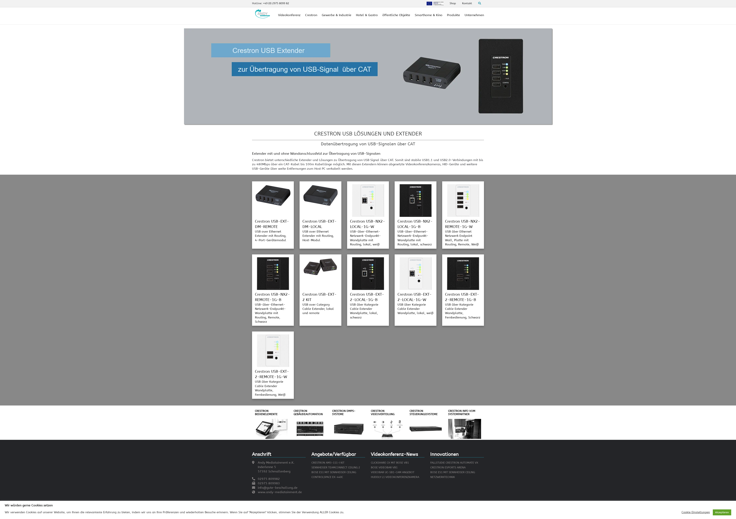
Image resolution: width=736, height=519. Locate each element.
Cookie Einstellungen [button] (696, 512)
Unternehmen (474, 15)
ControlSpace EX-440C (327, 477)
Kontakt (467, 3)
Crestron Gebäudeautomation (308, 412)
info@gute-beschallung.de (277, 487)
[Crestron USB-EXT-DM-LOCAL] (320, 195)
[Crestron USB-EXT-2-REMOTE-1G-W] (273, 350)
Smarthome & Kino (428, 15)
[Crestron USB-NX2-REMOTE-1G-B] (273, 273)
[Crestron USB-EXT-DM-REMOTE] (273, 195)
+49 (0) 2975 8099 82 (276, 3)
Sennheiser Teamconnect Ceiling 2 (335, 467)
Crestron (311, 15)
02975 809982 (269, 479)
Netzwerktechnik (442, 477)
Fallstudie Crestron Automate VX (454, 462)
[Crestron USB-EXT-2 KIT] (320, 266)
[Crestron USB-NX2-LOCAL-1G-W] (368, 200)
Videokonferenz (289, 15)
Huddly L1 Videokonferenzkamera (395, 477)
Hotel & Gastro (367, 15)
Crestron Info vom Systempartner (461, 412)
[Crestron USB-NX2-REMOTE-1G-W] (463, 200)
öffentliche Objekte (396, 15)
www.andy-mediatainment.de (280, 492)
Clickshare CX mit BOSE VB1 (390, 462)
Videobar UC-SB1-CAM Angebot (392, 472)
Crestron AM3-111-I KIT (327, 462)
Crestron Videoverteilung (382, 412)
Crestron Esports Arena (448, 467)
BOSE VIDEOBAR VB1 (384, 467)
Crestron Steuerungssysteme (424, 412)
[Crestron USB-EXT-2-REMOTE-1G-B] (463, 273)
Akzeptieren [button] (722, 512)
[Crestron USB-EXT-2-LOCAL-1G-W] (416, 273)
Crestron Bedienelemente (266, 412)
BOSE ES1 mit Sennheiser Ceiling (333, 472)
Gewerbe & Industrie (336, 15)
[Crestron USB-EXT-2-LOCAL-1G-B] (368, 273)
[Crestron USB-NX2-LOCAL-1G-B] (416, 200)
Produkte (453, 15)
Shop (453, 3)
